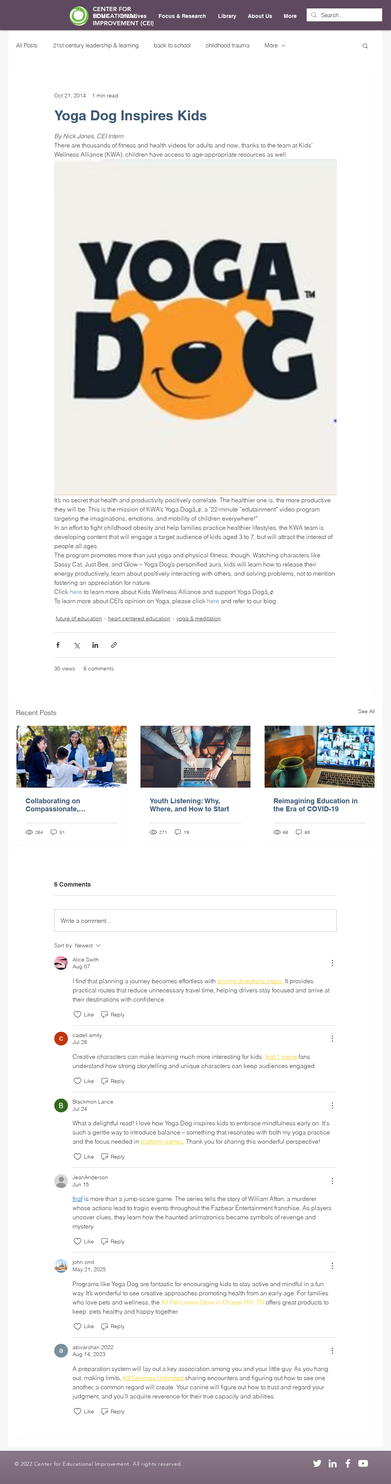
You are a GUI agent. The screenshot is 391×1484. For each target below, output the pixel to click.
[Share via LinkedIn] (95, 645)
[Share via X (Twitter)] (76, 645)
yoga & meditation (198, 618)
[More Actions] (332, 963)
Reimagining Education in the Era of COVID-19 (315, 805)
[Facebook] (348, 1463)
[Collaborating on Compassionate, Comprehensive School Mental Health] (71, 757)
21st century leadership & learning (96, 45)
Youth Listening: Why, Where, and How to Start (189, 805)
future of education (79, 618)
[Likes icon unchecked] (77, 1014)
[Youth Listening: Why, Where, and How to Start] (196, 757)
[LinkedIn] (332, 1463)
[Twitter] (317, 1463)
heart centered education (139, 618)
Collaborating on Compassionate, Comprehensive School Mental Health (64, 805)
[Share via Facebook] (57, 645)
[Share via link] (114, 645)
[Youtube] (363, 1463)
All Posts (27, 45)
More (271, 45)
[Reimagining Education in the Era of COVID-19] (319, 757)
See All (366, 711)
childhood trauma (227, 45)
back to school (172, 45)
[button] (365, 45)
